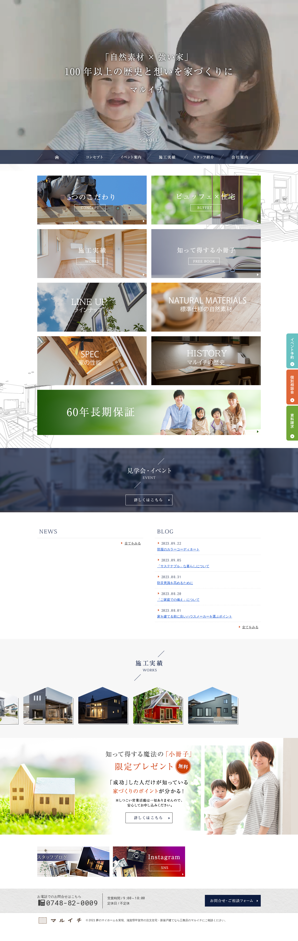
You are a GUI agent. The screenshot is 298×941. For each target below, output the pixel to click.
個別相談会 (292, 387)
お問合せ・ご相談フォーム (233, 901)
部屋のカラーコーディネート (178, 549)
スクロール (149, 133)
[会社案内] (239, 157)
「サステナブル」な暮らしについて (183, 566)
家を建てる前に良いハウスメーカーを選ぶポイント (194, 616)
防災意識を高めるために (175, 583)
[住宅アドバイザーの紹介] (203, 157)
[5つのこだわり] (94, 157)
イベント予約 (292, 350)
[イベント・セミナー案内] (130, 157)
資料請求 (292, 423)
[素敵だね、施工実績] (167, 157)
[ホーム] (58, 157)
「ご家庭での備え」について (178, 599)
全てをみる (130, 543)
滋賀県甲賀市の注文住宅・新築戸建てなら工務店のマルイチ (164, 920)
